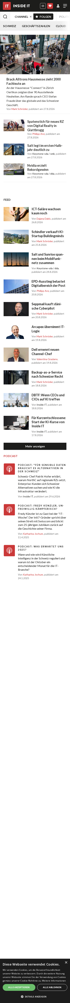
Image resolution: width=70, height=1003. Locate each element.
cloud (61, 26)
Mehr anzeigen (35, 446)
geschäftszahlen (36, 26)
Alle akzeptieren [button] (19, 987)
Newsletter (43, 6)
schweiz (9, 26)
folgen (46, 15)
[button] (35, 997)
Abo (50, 6)
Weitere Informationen (54, 980)
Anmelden (58, 6)
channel (21, 16)
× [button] (66, 962)
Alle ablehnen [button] (52, 987)
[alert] (35, 981)
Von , (17, 109)
